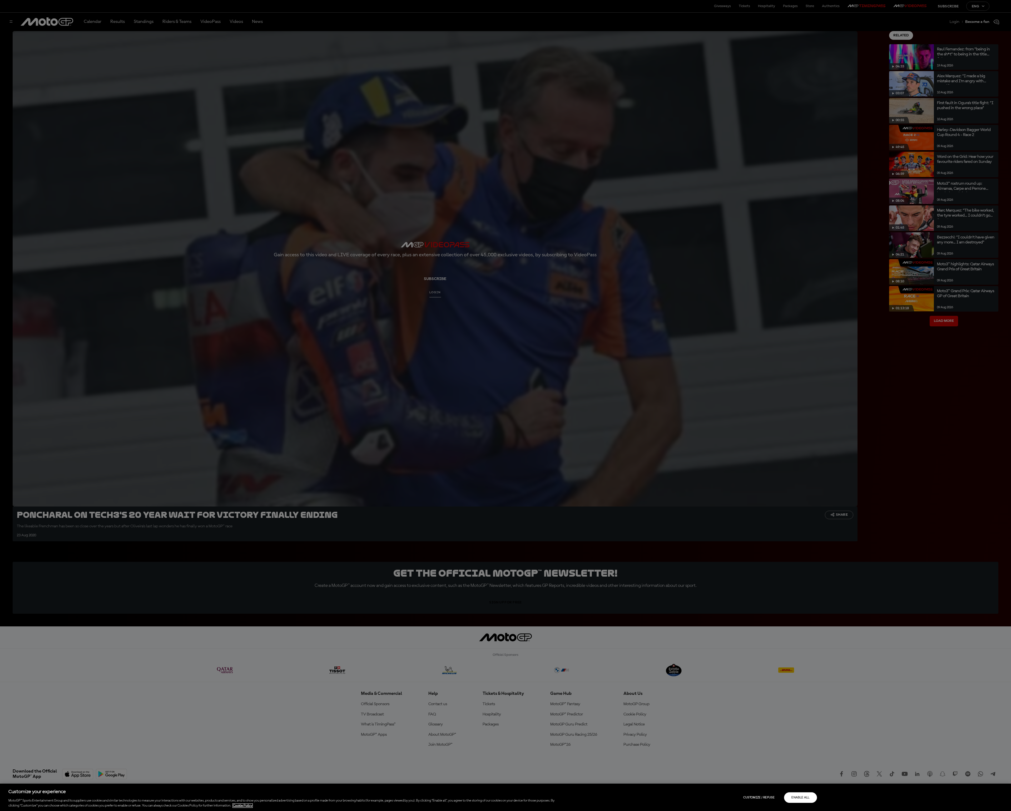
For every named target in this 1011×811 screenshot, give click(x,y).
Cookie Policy (242, 805)
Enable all (800, 797)
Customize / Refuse (759, 797)
